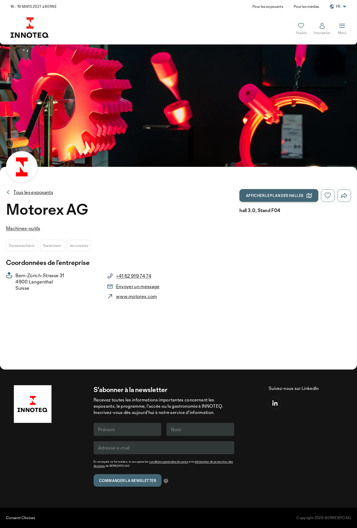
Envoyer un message (138, 286)
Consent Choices (20, 517)
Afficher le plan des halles (275, 195)
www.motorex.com (136, 296)
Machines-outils (23, 228)
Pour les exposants (267, 6)
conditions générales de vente (168, 461)
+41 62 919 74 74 (133, 276)
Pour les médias (306, 6)
